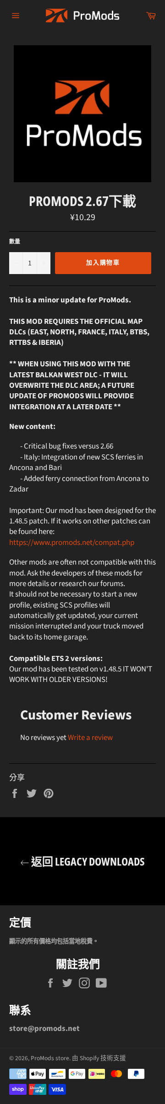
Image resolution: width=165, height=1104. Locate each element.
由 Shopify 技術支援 (99, 1058)
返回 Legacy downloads (87, 861)
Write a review (90, 737)
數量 (14, 242)
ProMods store (50, 1058)
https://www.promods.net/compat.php (71, 542)
